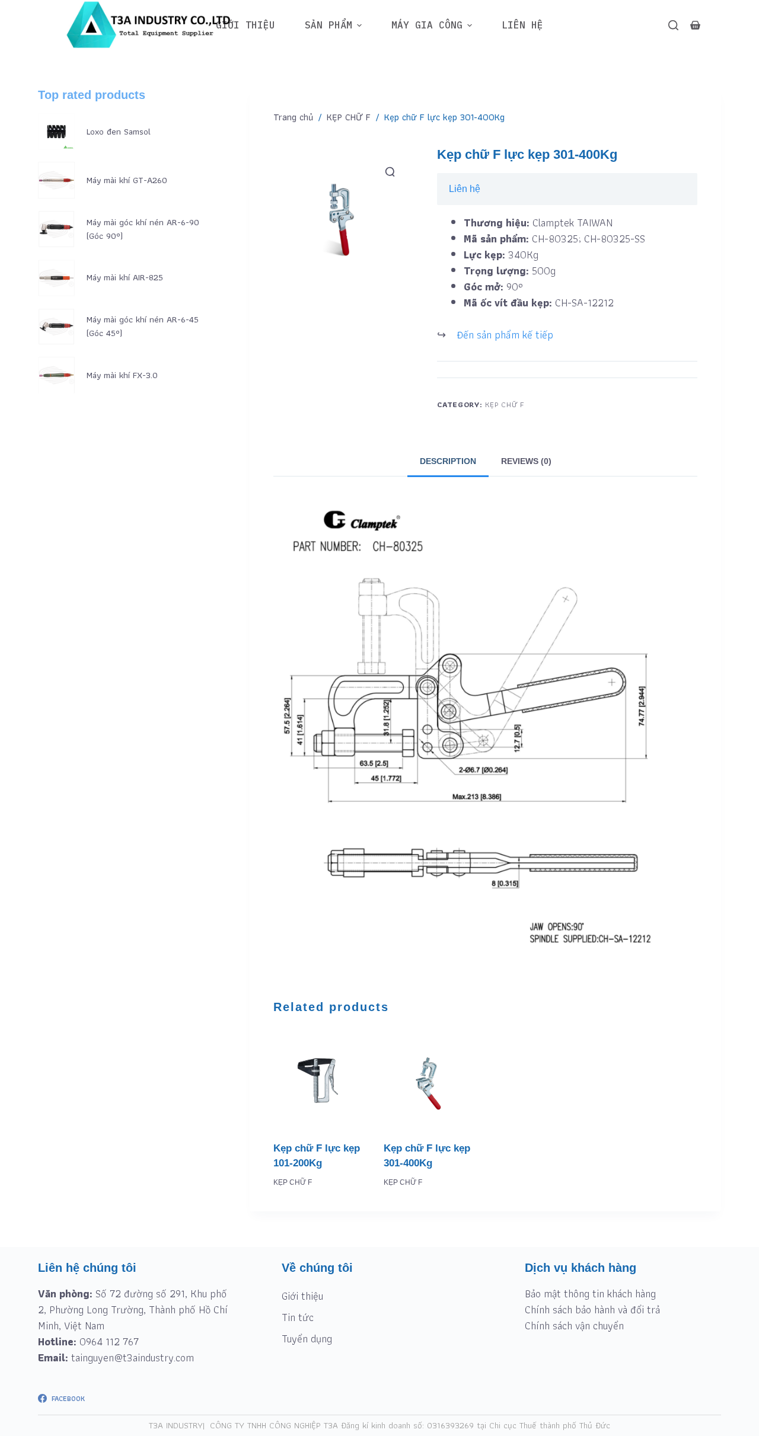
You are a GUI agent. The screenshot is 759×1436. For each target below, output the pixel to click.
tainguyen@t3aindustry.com (132, 1357)
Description (448, 461)
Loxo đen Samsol (119, 132)
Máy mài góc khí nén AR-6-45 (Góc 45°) (143, 326)
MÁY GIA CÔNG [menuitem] (427, 25)
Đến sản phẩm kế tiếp (505, 334)
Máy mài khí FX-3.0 (122, 375)
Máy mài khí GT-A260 (127, 180)
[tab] (448, 461)
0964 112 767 (109, 1341)
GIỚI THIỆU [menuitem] (245, 25)
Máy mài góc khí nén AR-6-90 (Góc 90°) (143, 229)
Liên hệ (464, 189)
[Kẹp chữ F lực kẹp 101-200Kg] (319, 1080)
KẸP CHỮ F (505, 404)
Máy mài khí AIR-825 (125, 277)
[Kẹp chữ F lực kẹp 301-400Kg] (430, 1080)
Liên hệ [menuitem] (522, 25)
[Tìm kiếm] (673, 25)
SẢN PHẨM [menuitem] (328, 25)
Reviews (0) (526, 461)
